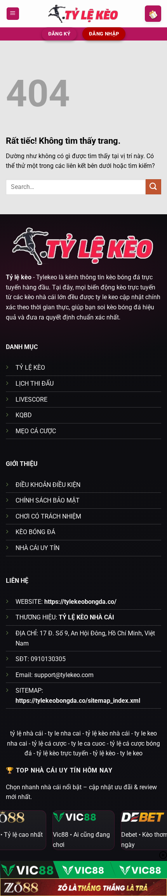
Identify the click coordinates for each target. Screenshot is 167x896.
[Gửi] (153, 186)
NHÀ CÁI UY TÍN (37, 548)
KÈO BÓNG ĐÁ (35, 532)
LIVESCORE (31, 399)
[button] (13, 13)
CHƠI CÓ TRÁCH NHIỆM (48, 516)
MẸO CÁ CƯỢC (36, 431)
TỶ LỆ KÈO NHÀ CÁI (86, 617)
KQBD (24, 415)
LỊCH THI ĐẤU (35, 383)
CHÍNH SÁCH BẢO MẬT (48, 500)
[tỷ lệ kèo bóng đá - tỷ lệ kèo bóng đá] (83, 13)
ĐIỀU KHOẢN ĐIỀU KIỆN (48, 485)
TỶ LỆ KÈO (30, 367)
